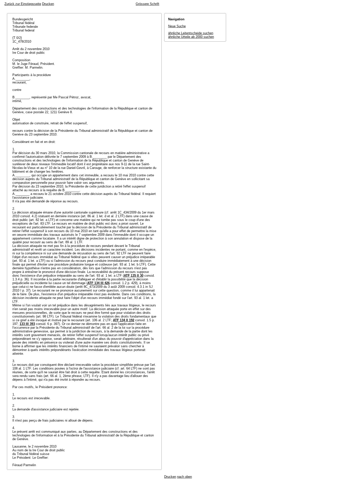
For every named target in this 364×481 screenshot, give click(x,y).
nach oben (184, 477)
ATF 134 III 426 (98, 283)
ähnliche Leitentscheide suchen (190, 33)
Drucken (48, 4)
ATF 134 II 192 (123, 320)
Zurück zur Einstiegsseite (22, 4)
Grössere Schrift (147, 4)
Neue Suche (177, 26)
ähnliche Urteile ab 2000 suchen (191, 37)
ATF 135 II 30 (133, 275)
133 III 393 (27, 324)
